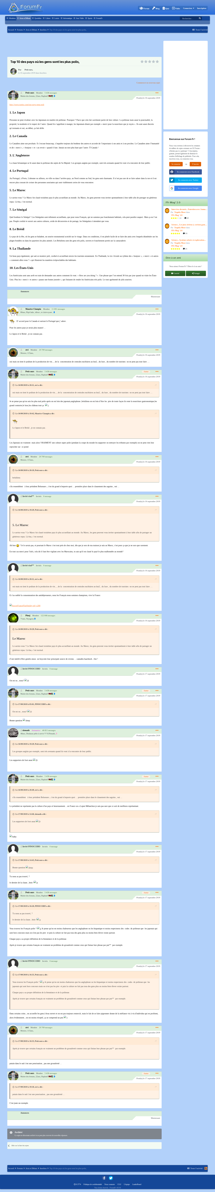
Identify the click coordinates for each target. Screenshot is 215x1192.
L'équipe (127, 1184)
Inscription (201, 8)
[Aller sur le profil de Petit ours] (13, 71)
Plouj (27, 615)
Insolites (43, 73)
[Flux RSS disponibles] (206, 1168)
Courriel (176, 273)
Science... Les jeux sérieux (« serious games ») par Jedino (189, 225)
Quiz (167, 8)
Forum (146, 8)
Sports (89, 18)
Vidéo (177, 8)
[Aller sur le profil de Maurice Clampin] (13, 311)
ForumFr (99, 18)
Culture (47, 18)
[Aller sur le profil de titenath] (13, 733)
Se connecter (176, 164)
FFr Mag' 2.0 (176, 215)
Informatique (67, 18)
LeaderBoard (136, 1184)
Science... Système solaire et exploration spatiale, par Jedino (187, 240)
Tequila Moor (180, 212)
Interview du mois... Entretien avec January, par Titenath (189, 209)
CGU (119, 1184)
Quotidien (37, 18)
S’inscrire (195, 164)
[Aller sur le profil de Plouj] (13, 618)
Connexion (188, 8)
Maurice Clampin (33, 309)
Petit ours (28, 70)
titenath (26, 730)
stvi (27, 350)
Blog (157, 8)
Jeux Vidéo (80, 18)
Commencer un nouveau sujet (148, 83)
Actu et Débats (25, 18)
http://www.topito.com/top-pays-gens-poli (27, 105)
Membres (12, 18)
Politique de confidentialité (93, 1184)
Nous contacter (109, 1184)
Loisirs (56, 18)
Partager (197, 273)
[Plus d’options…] (157, 93)
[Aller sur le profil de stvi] (13, 352)
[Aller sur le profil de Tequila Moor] (166, 210)
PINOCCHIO (40, 704)
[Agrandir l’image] (25, 605)
